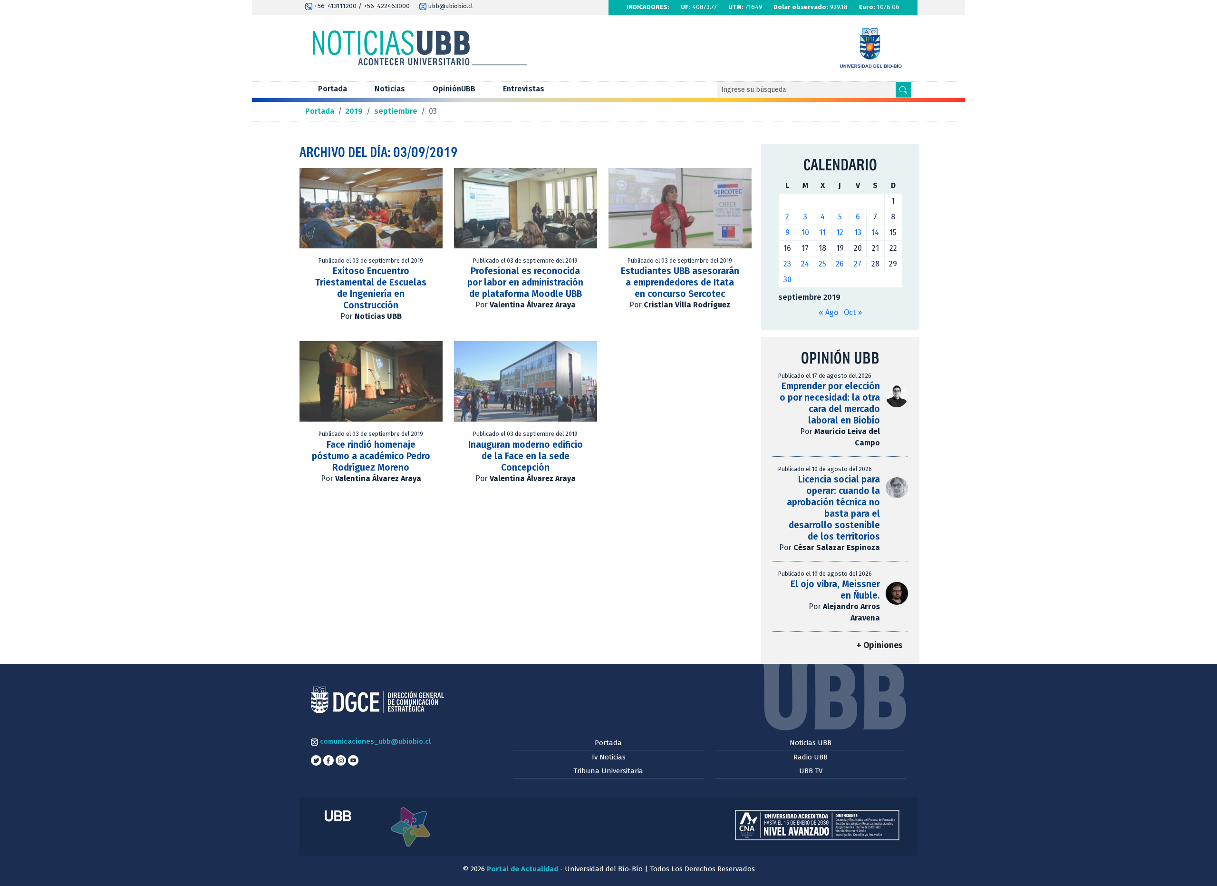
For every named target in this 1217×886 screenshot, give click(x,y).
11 (822, 232)
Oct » (853, 312)
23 (787, 263)
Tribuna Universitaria (608, 771)
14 (875, 232)
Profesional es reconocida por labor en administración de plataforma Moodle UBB (525, 282)
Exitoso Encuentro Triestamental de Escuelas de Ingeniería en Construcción (370, 288)
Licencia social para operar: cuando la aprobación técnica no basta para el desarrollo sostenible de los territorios (833, 508)
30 (787, 279)
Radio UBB (810, 757)
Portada (332, 88)
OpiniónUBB (454, 88)
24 (805, 263)
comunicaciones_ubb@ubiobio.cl (374, 741)
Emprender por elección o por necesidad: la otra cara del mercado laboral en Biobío (830, 403)
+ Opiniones (879, 645)
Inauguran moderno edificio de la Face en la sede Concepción (525, 456)
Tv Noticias (608, 757)
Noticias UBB (810, 742)
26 (840, 263)
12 (839, 232)
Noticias (390, 88)
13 (857, 232)
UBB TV (810, 771)
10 (805, 232)
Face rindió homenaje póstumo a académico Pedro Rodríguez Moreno (371, 456)
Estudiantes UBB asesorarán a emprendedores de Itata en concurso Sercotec (680, 282)
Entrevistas (523, 88)
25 (822, 263)
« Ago (828, 312)
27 (857, 263)
